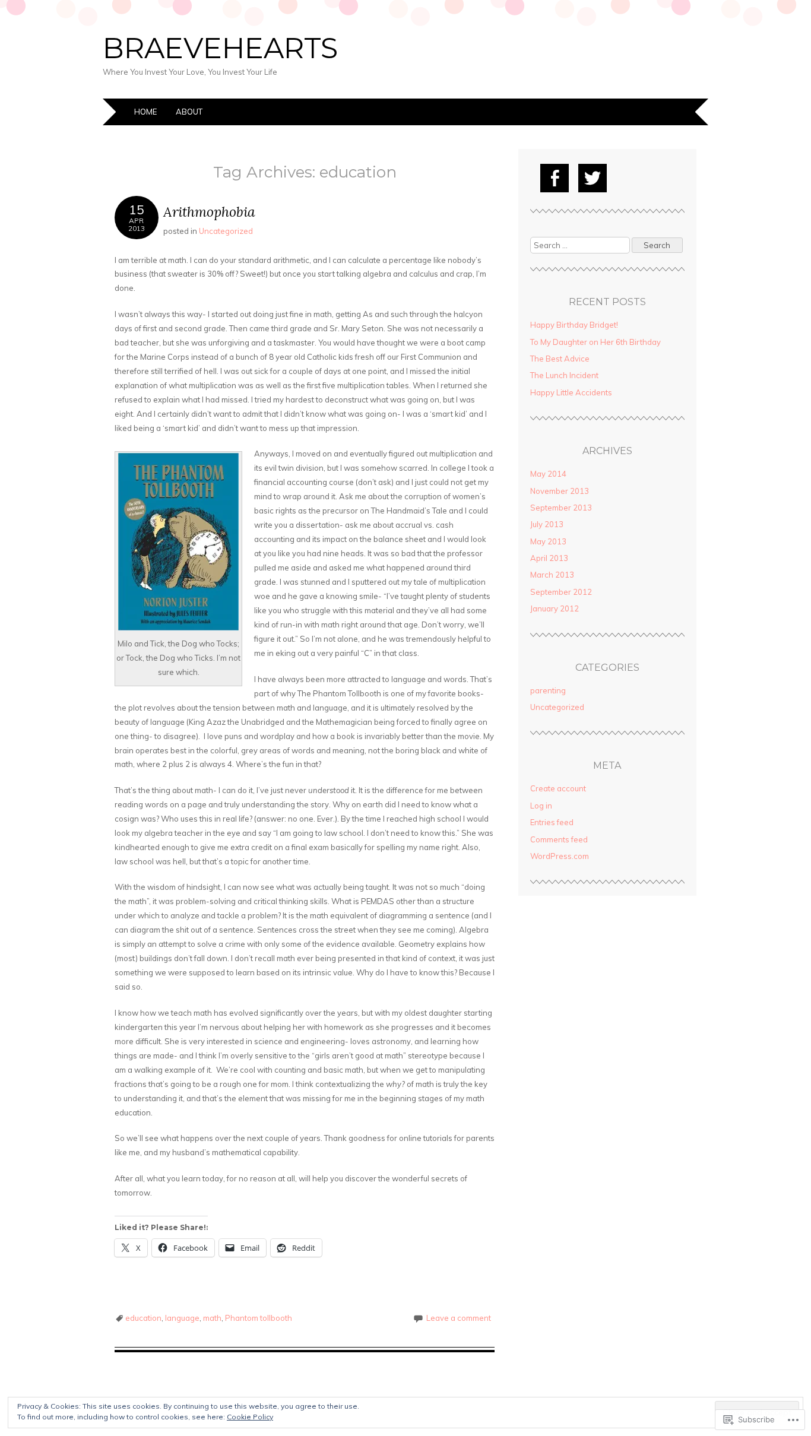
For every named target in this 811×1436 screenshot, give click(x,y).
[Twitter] (592, 178)
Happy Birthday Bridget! (574, 324)
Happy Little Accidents (571, 392)
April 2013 (549, 558)
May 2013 (548, 541)
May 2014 (548, 473)
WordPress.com (559, 856)
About (189, 111)
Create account (558, 788)
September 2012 (561, 592)
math (212, 1318)
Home (145, 111)
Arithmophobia (209, 211)
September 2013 (561, 507)
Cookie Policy (250, 1416)
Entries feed (552, 822)
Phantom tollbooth (258, 1318)
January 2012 (554, 608)
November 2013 (559, 491)
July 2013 (546, 524)
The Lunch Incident (564, 375)
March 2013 (552, 574)
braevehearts (220, 48)
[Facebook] (554, 178)
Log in (541, 805)
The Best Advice (560, 358)
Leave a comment (458, 1318)
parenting (548, 690)
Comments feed (559, 839)
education (143, 1318)
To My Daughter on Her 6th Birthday (595, 342)
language (182, 1318)
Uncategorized (226, 231)
